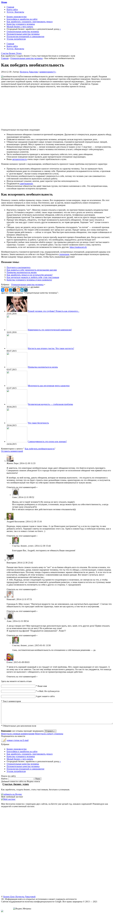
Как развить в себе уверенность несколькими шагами (32, 270)
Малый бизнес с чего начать (20, 26)
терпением (64, 254)
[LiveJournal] (26, 290)
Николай (11, 599)
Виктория (11, 562)
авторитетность (19, 159)
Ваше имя (41, 686)
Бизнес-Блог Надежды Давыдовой (19, 896)
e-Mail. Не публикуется (47, 691)
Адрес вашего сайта (45, 696)
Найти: (4, 778)
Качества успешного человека (21, 24)
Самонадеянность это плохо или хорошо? (47, 441)
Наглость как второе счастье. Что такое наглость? (51, 348)
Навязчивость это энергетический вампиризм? (50, 330)
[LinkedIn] (22, 290)
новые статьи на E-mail (17, 740)
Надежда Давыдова (29, 72)
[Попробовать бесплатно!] (8, 799)
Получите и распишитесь (18, 267)
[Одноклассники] (6, 290)
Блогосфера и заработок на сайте (22, 19)
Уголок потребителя (16, 39)
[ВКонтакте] (2, 290)
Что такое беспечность (38, 423)
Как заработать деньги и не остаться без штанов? (30, 275)
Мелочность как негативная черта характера (49, 385)
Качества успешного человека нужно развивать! (29, 280)
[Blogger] (18, 290)
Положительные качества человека (23, 34)
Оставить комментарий (12, 451)
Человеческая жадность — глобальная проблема (50, 404)
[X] (14, 290)
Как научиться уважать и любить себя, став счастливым (33, 277)
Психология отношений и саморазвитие (25, 36)
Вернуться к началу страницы (49, 733)
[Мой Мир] (10, 290)
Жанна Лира (12, 463)
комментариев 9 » (48, 72)
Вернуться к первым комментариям (18, 733)
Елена (9, 662)
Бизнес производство (17, 16)
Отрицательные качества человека (23, 31)
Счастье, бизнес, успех (22, 546)
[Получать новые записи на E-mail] (4, 741)
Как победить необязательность (40, 448)
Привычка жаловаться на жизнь (22, 272)
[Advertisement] (56, 107)
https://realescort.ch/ (78, 247)
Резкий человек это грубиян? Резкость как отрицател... (53, 311)
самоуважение (26, 183)
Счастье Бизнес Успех (11, 53)
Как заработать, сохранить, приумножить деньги (30, 21)
